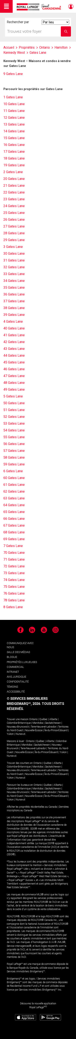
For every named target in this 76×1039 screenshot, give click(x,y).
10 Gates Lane (14, 104)
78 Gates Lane (14, 600)
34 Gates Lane (14, 281)
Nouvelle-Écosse (33, 730)
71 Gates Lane (14, 559)
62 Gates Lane (14, 491)
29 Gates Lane (14, 240)
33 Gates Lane (14, 274)
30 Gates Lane (14, 254)
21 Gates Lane (14, 186)
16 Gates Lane (14, 145)
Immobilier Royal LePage (39, 6)
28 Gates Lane (14, 233)
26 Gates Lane (14, 220)
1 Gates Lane (13, 97)
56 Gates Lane (14, 444)
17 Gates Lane (14, 152)
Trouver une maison (17, 719)
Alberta (53, 719)
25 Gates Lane (14, 213)
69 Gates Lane (14, 539)
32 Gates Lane (14, 267)
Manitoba (38, 722)
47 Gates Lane (14, 376)
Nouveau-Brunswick (18, 726)
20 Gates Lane (14, 179)
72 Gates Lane (14, 566)
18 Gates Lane (14, 158)
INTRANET (13, 671)
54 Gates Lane (14, 430)
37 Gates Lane (14, 301)
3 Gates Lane (13, 247)
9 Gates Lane (13, 74)
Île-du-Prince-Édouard (56, 730)
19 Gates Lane (14, 165)
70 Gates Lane (14, 553)
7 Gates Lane (13, 546)
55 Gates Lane (14, 437)
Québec (43, 719)
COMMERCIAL (15, 667)
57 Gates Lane (14, 451)
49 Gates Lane (14, 389)
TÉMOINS (12, 686)
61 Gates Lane (14, 485)
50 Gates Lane (14, 403)
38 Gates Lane (14, 308)
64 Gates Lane (14, 505)
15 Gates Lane (14, 138)
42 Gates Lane (14, 342)
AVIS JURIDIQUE (16, 676)
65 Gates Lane (14, 512)
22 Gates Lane (14, 192)
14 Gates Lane (14, 131)
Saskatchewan (53, 722)
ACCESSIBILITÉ (16, 691)
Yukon (10, 733)
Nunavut (20, 733)
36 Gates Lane (14, 294)
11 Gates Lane (14, 111)
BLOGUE (12, 657)
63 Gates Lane (14, 498)
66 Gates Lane (14, 519)
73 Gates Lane (14, 573)
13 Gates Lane (14, 124)
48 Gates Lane (14, 383)
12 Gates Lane (14, 118)
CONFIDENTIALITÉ (18, 681)
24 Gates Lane (14, 206)
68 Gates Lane (14, 532)
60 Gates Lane (14, 478)
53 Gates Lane (14, 423)
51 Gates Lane (14, 410)
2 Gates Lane (13, 172)
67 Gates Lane (14, 525)
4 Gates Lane (13, 321)
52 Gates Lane (14, 417)
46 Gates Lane (14, 369)
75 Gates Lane (14, 587)
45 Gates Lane (14, 362)
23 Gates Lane (14, 199)
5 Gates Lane (13, 396)
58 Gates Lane (14, 457)
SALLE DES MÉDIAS (18, 652)
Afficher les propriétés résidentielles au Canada (32, 806)
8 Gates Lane (13, 607)
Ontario (33, 719)
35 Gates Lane (14, 288)
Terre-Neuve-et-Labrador (43, 726)
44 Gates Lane (14, 355)
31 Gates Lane (14, 260)
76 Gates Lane (14, 593)
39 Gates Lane (14, 315)
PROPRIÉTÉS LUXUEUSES (22, 662)
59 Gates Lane (14, 464)
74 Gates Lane (14, 580)
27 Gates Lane (14, 226)
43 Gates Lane (14, 349)
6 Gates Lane (13, 471)
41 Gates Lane (14, 335)
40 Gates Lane (14, 328)
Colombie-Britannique (19, 722)
